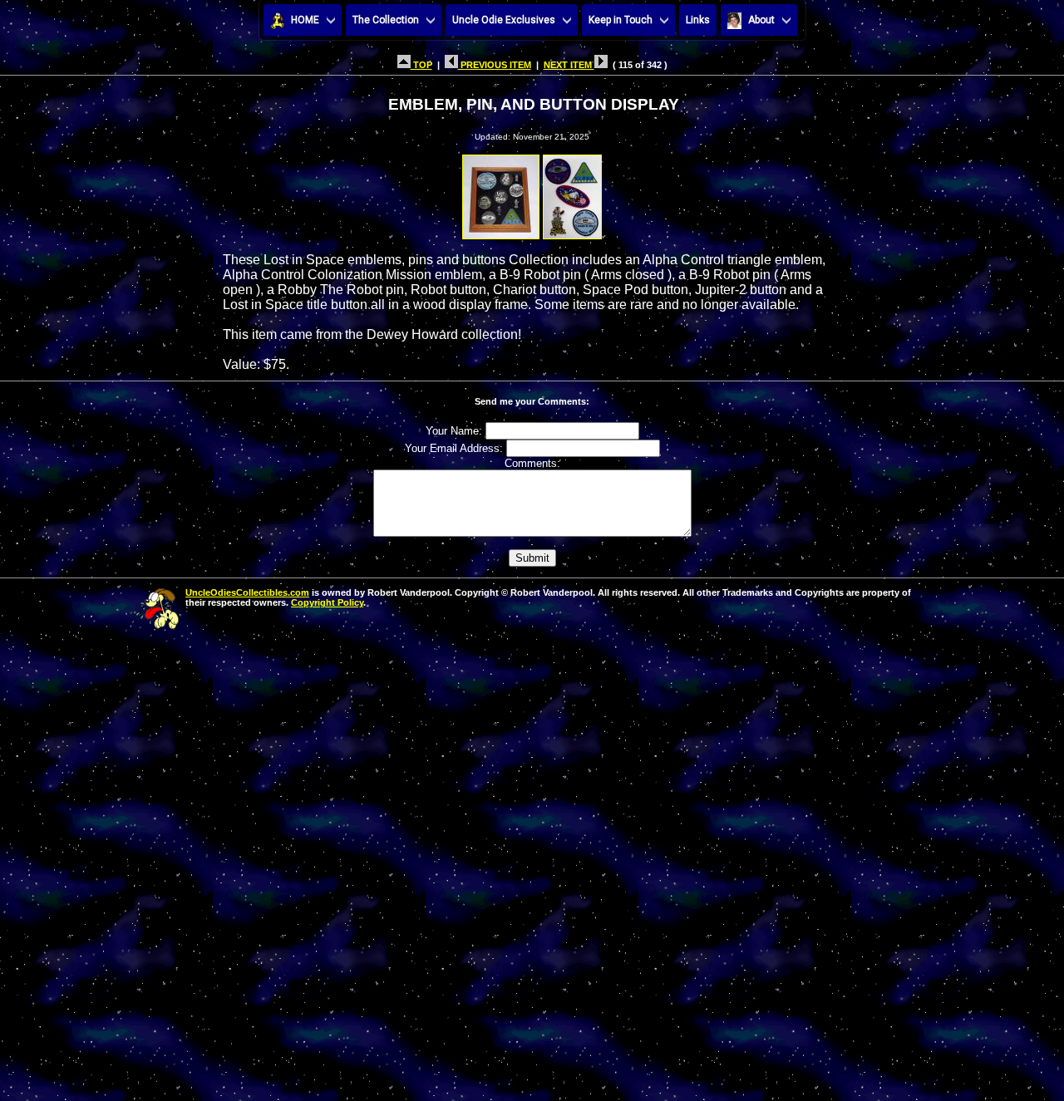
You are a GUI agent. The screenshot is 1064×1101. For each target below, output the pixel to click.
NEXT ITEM (569, 65)
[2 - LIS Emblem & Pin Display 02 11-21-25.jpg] (572, 192)
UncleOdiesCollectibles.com (247, 592)
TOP (421, 65)
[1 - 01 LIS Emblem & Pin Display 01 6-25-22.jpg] (500, 192)
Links (698, 20)
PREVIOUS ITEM (494, 65)
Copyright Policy (327, 602)
